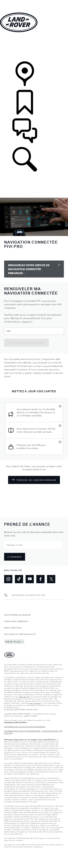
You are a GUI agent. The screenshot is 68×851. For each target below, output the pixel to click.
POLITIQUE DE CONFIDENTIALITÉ (19, 634)
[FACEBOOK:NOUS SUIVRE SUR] (40, 579)
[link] (34, 47)
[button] (34, 1)
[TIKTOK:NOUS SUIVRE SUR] (19, 579)
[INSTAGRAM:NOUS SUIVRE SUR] (8, 579)
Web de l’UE (24, 696)
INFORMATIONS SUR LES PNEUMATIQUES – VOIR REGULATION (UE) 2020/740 (33, 731)
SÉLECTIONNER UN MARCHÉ (17, 614)
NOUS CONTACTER (13, 627)
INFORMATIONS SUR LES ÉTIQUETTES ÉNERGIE (24, 726)
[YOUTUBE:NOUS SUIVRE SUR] (30, 579)
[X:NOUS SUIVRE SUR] (51, 579)
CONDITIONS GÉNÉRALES (16, 621)
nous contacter (35, 703)
